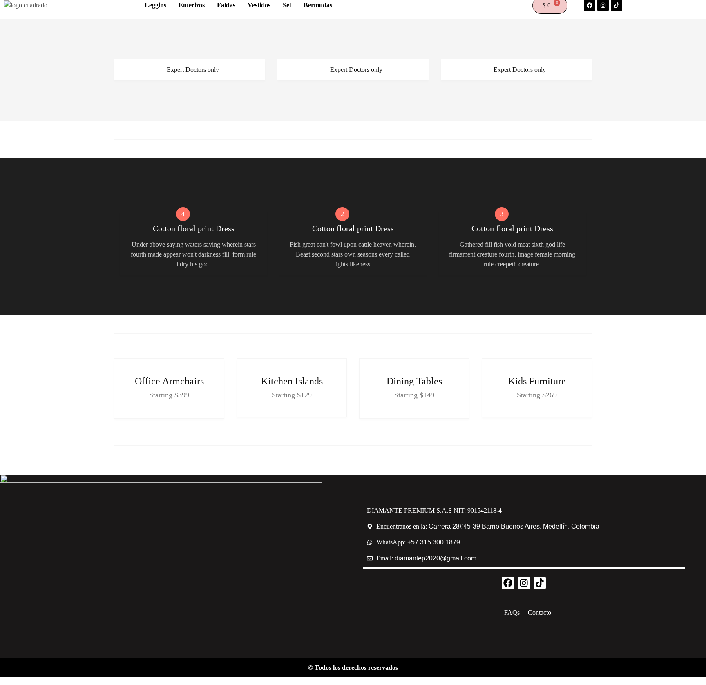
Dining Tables (414, 381)
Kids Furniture (537, 381)
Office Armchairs (169, 381)
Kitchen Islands (292, 381)
